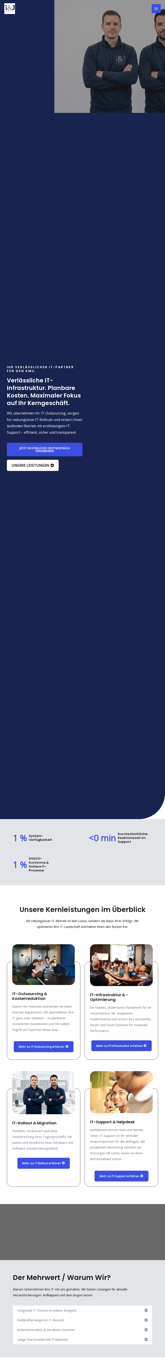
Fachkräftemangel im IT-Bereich (40, 1320)
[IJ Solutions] (9, 8)
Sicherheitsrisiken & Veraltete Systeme (46, 1330)
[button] (82, 1310)
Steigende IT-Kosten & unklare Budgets (46, 1310)
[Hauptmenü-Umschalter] (156, 8)
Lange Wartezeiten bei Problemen (42, 1339)
